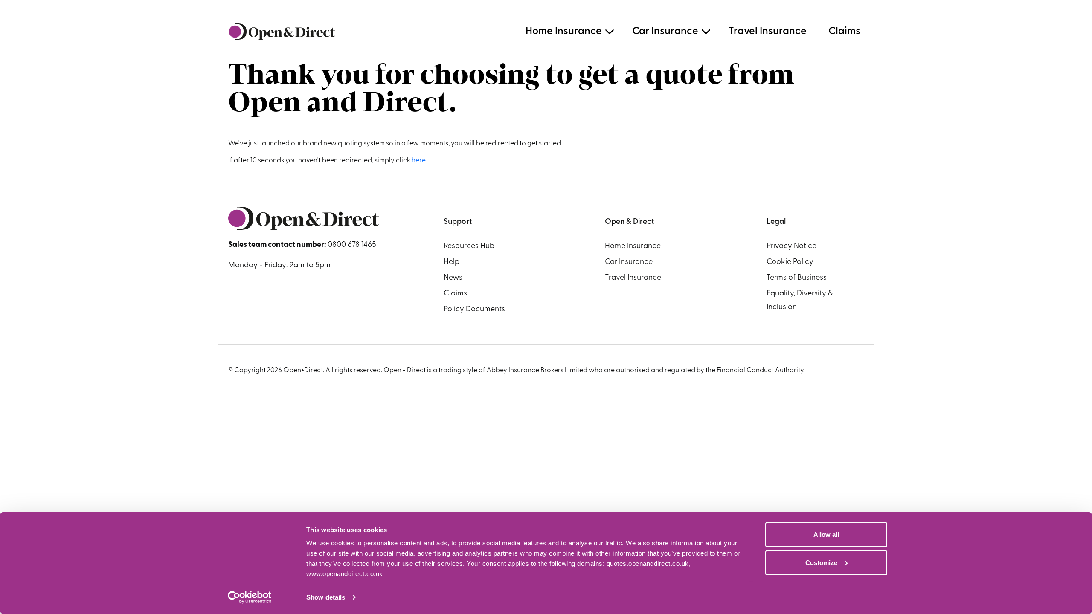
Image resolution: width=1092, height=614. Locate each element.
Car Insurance (665, 31)
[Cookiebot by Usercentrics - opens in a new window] (249, 597)
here (418, 160)
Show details (325, 597)
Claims (844, 31)
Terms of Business (797, 278)
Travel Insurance (768, 31)
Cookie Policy (790, 262)
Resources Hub (469, 246)
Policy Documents (474, 309)
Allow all (826, 534)
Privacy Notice (791, 246)
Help (451, 262)
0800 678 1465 (352, 245)
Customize (821, 562)
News (453, 278)
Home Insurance (564, 31)
